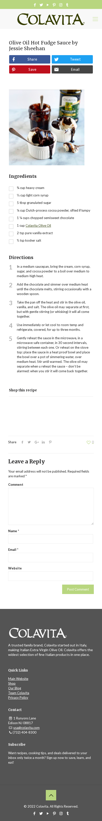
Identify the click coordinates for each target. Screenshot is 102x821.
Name (13, 531)
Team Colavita (18, 693)
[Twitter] (41, 4)
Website (15, 568)
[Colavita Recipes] (51, 18)
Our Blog (14, 688)
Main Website (18, 679)
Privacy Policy (18, 698)
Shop (12, 683)
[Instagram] (60, 4)
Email (75, 69)
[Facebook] (35, 4)
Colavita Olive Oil (38, 225)
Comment (15, 484)
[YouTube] (48, 4)
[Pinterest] (54, 4)
